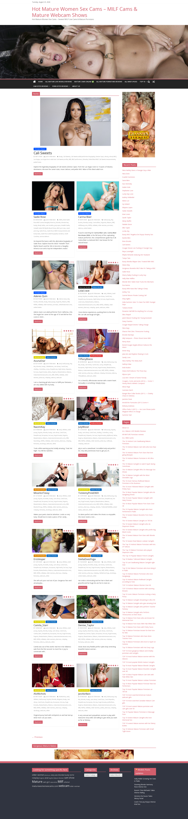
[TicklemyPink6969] (98, 475)
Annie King (126, 351)
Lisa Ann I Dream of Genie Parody (134, 378)
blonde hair (65, 222)
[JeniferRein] (98, 675)
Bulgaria (59, 699)
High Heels (96, 299)
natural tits (53, 782)
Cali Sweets (43, 153)
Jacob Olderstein (50, 156)
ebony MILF (112, 156)
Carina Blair (85, 216)
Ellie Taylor (126, 228)
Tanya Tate (126, 258)
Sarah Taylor (126, 218)
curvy (47, 369)
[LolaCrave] (98, 272)
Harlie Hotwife (127, 211)
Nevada (85, 159)
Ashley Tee (126, 292)
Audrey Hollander (128, 197)
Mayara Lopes (127, 207)
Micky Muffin (126, 221)
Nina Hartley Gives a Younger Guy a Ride (136, 170)
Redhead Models (96, 356)
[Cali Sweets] (75, 121)
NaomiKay (39, 426)
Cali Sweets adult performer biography (83, 156)
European (89, 299)
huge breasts (110, 299)
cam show (101, 296)
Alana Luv (125, 201)
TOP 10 (142, 82)
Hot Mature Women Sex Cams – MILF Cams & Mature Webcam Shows (84, 11)
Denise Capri (100, 156)
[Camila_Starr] (53, 607)
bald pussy (107, 220)
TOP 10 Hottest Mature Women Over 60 (136, 585)
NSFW (90, 225)
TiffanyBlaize (85, 359)
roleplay (92, 307)
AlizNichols (40, 693)
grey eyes (57, 225)
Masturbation (89, 302)
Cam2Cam (108, 296)
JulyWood (83, 426)
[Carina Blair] (98, 195)
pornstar (110, 225)
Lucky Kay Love (127, 194)
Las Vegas (37, 159)
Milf (70, 159)
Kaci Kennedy (127, 184)
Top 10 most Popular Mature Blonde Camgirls (138, 665)
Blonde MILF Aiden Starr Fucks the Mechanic (138, 282)
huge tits (103, 222)
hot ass (103, 299)
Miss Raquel (126, 314)
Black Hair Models (84, 287)
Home (40, 82)
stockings (43, 444)
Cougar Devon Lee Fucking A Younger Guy (137, 248)
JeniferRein (84, 693)
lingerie (54, 372)
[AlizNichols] (53, 675)
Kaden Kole (126, 187)
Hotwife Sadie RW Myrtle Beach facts (45, 228)
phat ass (86, 307)
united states (87, 228)
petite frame (37, 162)
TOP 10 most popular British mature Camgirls (138, 662)
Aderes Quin (40, 296)
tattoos (80, 228)
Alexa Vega (126, 387)
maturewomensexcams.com (87, 305)
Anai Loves (126, 214)
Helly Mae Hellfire (128, 278)
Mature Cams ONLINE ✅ (84, 82)
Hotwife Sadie (65, 225)
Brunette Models (40, 490)
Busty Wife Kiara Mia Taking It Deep (135, 289)
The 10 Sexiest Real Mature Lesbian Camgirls (138, 541)
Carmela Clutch (127, 390)
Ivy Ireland (125, 204)
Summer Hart (127, 415)
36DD (60, 220)
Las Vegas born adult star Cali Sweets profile (54, 159)
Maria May (126, 265)
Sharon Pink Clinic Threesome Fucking (135, 331)
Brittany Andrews (128, 406)
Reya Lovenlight (127, 251)
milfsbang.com (82, 225)
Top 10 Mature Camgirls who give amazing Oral (139, 603)
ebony (106, 156)
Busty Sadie (41, 225)
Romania (108, 373)
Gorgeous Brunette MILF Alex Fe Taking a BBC (138, 268)
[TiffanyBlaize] (98, 341)
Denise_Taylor (86, 625)
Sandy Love (126, 357)
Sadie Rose (40, 216)
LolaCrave (83, 290)
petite (102, 708)
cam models (49, 225)
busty (60, 156)
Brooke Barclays (128, 335)
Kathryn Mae (126, 364)
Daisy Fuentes (127, 321)
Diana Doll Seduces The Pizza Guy (134, 371)
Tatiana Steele (127, 308)
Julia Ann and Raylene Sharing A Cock (135, 354)
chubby (36, 369)
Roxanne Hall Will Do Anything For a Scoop (137, 311)
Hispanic (68, 369)
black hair (91, 631)
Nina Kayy (125, 328)
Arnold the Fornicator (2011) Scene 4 (135, 402)
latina (49, 372)
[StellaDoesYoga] (98, 541)
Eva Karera (126, 285)
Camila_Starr (41, 625)
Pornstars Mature (40, 149)
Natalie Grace (127, 224)
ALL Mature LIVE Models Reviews (58, 82)
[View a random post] (153, 81)
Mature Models (97, 287)
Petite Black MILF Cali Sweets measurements (102, 159)
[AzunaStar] (53, 341)
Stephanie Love (127, 191)
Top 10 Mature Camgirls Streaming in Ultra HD (138, 600)
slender (98, 507)
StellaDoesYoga (87, 559)
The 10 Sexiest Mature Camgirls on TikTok (137, 521)
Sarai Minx (126, 180)
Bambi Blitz (126, 238)
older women (82, 373)
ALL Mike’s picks (131, 82)
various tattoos (44, 236)
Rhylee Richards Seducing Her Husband (136, 255)
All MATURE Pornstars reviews (109, 82)
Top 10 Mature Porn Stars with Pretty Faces (137, 627)
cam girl (46, 782)
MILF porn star (61, 228)
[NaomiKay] (53, 408)
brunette (90, 296)
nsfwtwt (95, 225)
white (107, 307)
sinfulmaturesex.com (65, 305)
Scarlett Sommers (128, 177)
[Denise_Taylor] (98, 607)
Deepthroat (81, 299)
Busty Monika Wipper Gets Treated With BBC (138, 261)
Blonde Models (39, 357)
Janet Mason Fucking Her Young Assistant (137, 318)
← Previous (37, 737)
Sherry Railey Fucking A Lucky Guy (134, 275)
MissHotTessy (41, 492)
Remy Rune (126, 342)
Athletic (109, 293)
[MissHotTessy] (53, 475)
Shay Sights (126, 299)
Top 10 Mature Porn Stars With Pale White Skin (138, 624)
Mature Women (59, 778)
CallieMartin (49, 366)
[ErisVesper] (53, 541)
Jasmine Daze (127, 399)
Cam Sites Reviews (40, 86)
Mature (109, 222)
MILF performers (77, 159)
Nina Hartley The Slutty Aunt (132, 361)
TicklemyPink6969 (88, 492)
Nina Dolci (126, 174)
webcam (102, 307)
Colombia (42, 369)
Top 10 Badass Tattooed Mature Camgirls (137, 559)
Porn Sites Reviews (60, 86)
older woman (102, 225)
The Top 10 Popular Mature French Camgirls (138, 556)
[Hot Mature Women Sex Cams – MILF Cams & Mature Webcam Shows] (34, 81)
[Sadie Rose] (53, 195)
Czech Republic (109, 699)
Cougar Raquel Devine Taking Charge (135, 325)
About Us (76, 86)
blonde (58, 222)
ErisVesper (39, 559)
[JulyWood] (98, 408)
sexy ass (54, 775)
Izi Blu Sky (125, 231)
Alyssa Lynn (126, 374)
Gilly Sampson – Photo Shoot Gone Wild (136, 338)
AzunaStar (39, 360)
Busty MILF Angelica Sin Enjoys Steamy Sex (137, 234)
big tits (85, 296)
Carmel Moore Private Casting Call (134, 295)
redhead (96, 373)
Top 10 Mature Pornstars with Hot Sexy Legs (138, 647)
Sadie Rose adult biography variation (52, 234)
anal (105, 293)
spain (97, 307)
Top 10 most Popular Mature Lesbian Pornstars (139, 680)
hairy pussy (51, 302)
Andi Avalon (126, 367)
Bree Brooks (126, 241)
